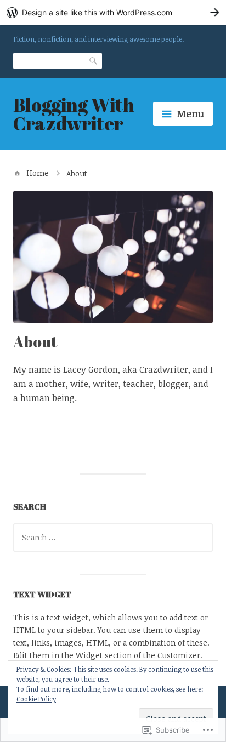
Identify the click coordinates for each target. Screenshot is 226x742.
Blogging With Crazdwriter (73, 114)
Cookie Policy (36, 698)
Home (37, 173)
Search (94, 60)
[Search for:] (113, 537)
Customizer (178, 655)
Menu (190, 113)
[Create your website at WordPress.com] (113, 12)
